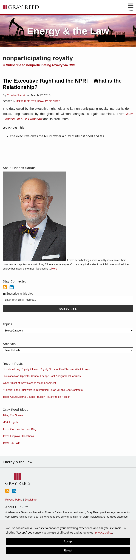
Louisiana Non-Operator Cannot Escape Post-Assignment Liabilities (42, 375)
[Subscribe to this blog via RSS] (5, 287)
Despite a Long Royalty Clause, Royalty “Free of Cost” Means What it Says (46, 369)
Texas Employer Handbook (18, 435)
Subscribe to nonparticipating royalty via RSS (40, 65)
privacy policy (103, 532)
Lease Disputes (26, 101)
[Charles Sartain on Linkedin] (12, 287)
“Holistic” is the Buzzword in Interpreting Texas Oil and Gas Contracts (43, 389)
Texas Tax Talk (11, 442)
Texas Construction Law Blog (19, 429)
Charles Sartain (16, 95)
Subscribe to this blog (19, 293)
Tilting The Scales (13, 415)
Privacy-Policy (13, 499)
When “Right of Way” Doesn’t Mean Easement (29, 382)
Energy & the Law (68, 31)
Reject (68, 550)
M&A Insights (10, 422)
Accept (68, 541)
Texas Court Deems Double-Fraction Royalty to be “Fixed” (36, 396)
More (54, 268)
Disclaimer (31, 499)
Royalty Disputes (48, 101)
